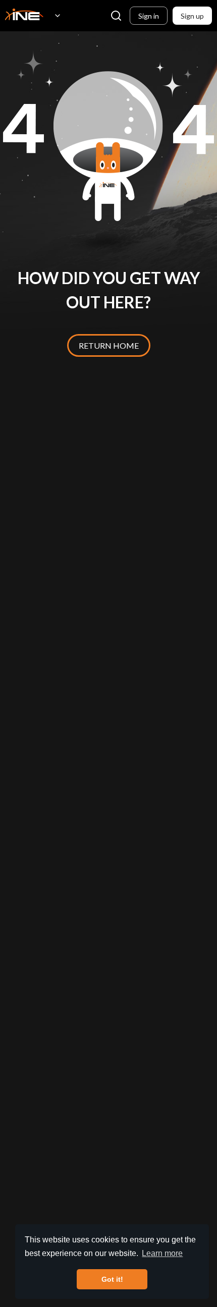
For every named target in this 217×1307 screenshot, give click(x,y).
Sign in (148, 16)
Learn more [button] (162, 1253)
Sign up (192, 16)
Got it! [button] (112, 1279)
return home (109, 345)
